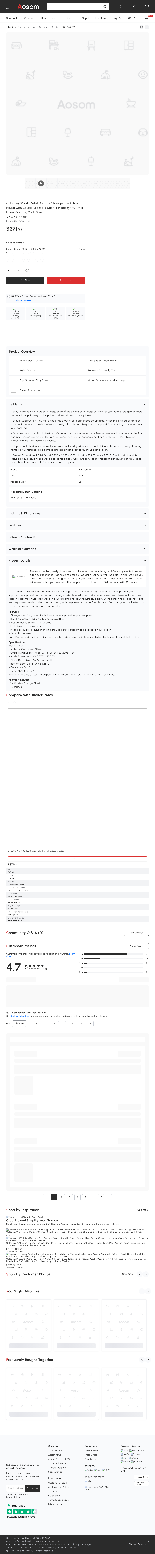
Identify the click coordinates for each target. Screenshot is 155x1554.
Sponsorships (55, 1472)
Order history (91, 1450)
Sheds (54, 27)
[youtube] (22, 1457)
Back (10, 27)
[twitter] (35, 1457)
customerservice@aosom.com (47, 1541)
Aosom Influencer (57, 1463)
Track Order (91, 1455)
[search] (105, 6)
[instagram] (15, 1457)
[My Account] (133, 6)
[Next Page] (109, 1197)
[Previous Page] (46, 1197)
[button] (77, 404)
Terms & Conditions (58, 1500)
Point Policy (90, 1459)
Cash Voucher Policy (58, 1487)
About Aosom (55, 1450)
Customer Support (57, 1483)
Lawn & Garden (39, 27)
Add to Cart (65, 280)
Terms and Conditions (17, 1494)
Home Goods (48, 18)
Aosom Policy (54, 1491)
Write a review (136, 946)
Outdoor (29, 18)
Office (67, 18)
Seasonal (11, 18)
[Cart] (147, 7)
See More (143, 1209)
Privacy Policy (13, 1497)
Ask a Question (136, 932)
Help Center (54, 1495)
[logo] (28, 6)
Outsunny (85, 469)
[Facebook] (8, 1457)
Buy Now (25, 280)
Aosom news (54, 1455)
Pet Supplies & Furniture (92, 18)
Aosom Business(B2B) (59, 1459)
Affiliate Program (57, 1467)
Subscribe (32, 1488)
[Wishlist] (120, 7)
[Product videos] (41, 183)
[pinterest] (28, 1457)
